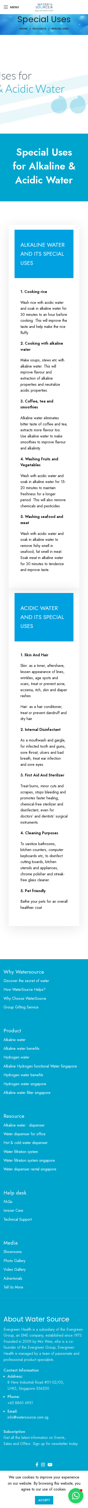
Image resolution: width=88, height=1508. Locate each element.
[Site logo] (44, 6)
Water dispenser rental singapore (30, 1169)
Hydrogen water (16, 1057)
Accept (44, 1500)
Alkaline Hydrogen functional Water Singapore (40, 1066)
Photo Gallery (14, 1260)
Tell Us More (13, 1287)
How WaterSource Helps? (25, 989)
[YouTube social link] (50, 1464)
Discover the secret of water (26, 980)
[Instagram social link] (43, 1464)
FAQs (8, 1201)
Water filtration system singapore (29, 1160)
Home (23, 28)
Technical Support (18, 1219)
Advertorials (13, 1278)
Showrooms (13, 1251)
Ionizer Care (13, 1210)
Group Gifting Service (21, 1007)
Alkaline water (15, 1039)
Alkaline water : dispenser (24, 1125)
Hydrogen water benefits (23, 1075)
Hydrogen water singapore (25, 1084)
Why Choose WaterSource (25, 998)
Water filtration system (21, 1151)
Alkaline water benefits (21, 1048)
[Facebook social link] (37, 1464)
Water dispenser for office (25, 1134)
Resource (39, 28)
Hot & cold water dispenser (26, 1142)
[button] (75, 1495)
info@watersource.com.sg (28, 1417)
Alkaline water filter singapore (27, 1092)
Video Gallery (15, 1269)
